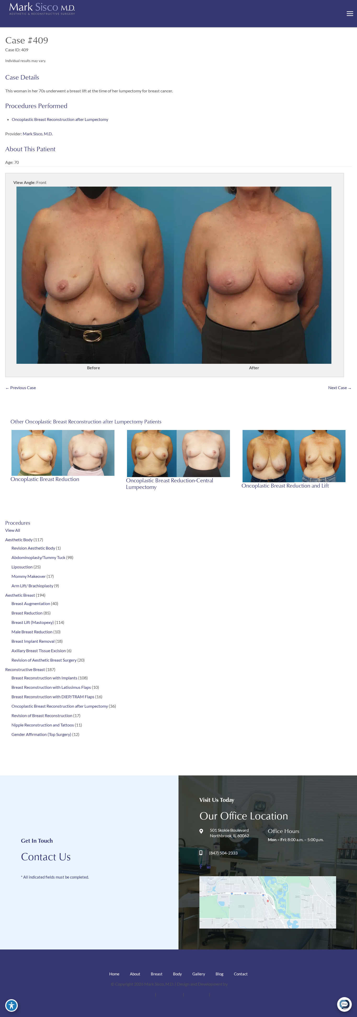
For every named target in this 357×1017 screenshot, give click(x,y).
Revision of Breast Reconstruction (41, 715)
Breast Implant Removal (33, 641)
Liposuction (22, 566)
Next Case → (340, 387)
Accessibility (143, 994)
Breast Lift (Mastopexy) (32, 622)
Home (114, 974)
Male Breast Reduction (32, 631)
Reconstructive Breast (25, 669)
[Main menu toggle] (350, 14)
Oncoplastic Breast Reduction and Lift (285, 485)
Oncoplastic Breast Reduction (44, 479)
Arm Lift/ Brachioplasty (32, 585)
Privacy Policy (170, 994)
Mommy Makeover (28, 576)
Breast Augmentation (30, 603)
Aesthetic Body (19, 539)
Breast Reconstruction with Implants (44, 677)
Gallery (198, 974)
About (135, 974)
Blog (219, 974)
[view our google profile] (208, 866)
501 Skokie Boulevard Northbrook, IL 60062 (229, 833)
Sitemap (218, 994)
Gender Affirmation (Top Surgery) (41, 734)
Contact (241, 974)
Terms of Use (197, 994)
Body (177, 974)
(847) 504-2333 (223, 852)
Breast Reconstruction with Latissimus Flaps (51, 687)
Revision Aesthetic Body (33, 547)
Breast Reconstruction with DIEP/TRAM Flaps (52, 696)
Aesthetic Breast (20, 595)
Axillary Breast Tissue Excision (38, 650)
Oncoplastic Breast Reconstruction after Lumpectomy (59, 705)
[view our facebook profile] (200, 866)
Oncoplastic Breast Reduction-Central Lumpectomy (169, 483)
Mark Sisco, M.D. (38, 133)
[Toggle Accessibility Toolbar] (11, 1005)
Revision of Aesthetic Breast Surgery (44, 659)
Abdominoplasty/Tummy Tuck (38, 557)
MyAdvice (237, 983)
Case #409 (26, 39)
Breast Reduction (27, 612)
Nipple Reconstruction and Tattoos (42, 724)
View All (12, 530)
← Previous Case (20, 387)
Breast (157, 974)
